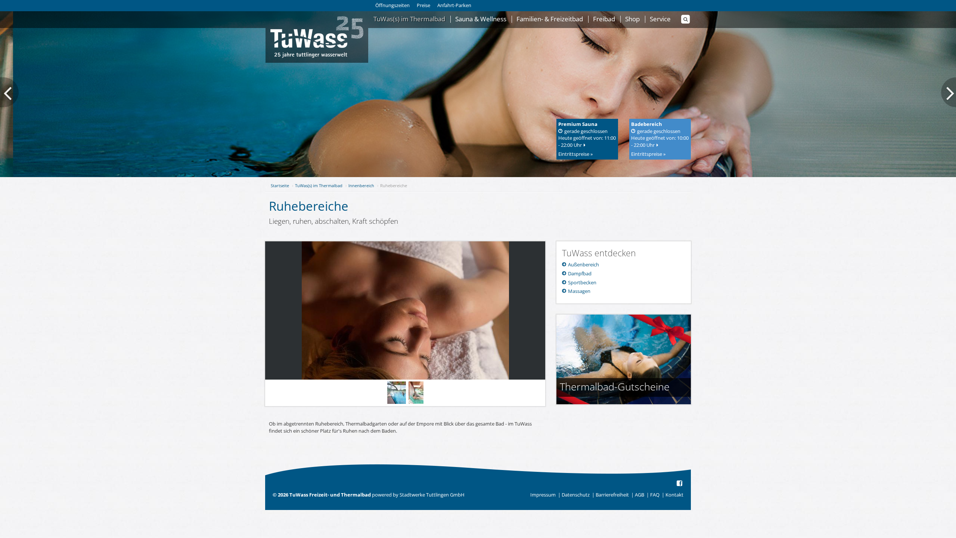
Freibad (604, 19)
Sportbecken (581, 282)
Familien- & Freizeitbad (549, 19)
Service (660, 19)
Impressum (543, 494)
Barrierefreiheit (612, 494)
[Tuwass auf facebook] (680, 483)
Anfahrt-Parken (454, 5)
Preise (423, 5)
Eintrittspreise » (575, 154)
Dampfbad (579, 273)
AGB (639, 494)
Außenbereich (583, 264)
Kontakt (674, 494)
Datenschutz (576, 494)
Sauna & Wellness (480, 19)
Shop (632, 19)
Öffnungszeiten (392, 5)
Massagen (578, 291)
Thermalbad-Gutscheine (615, 386)
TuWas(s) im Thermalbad (409, 19)
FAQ (654, 494)
